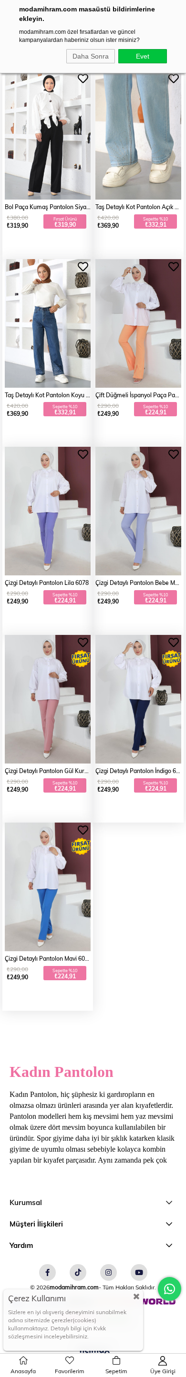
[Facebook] (47, 1272)
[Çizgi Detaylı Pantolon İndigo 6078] (138, 699)
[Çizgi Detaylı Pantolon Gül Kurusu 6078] (48, 699)
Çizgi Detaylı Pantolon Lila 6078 (47, 582)
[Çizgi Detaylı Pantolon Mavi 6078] (48, 887)
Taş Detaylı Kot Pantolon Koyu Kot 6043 (48, 395)
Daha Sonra (90, 56)
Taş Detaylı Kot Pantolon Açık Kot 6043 (138, 207)
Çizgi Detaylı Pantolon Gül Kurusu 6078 (48, 770)
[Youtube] (139, 1272)
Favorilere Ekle (83, 78)
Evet (142, 56)
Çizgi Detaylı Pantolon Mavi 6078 (48, 958)
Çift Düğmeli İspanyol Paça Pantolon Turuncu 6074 (138, 395)
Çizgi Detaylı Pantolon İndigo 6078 (138, 770)
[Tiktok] (78, 1272)
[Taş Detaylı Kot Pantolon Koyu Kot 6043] (48, 323)
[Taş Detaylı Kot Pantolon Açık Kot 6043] (138, 135)
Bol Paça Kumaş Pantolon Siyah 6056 (48, 207)
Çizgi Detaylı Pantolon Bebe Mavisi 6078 (138, 582)
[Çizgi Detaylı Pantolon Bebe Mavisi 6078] (138, 511)
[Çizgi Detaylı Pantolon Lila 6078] (48, 511)
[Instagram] (108, 1272)
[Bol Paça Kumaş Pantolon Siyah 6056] (48, 135)
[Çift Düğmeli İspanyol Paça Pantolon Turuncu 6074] (138, 323)
